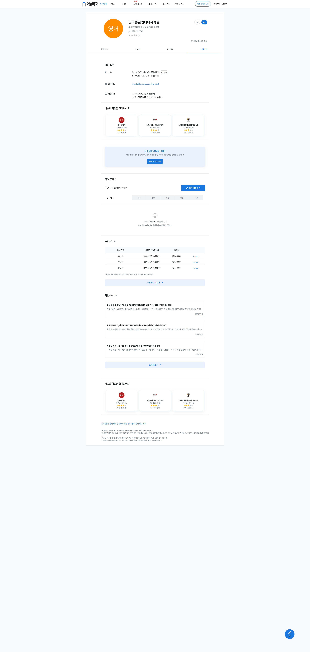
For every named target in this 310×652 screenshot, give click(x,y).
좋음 (181, 198)
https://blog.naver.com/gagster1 (145, 83)
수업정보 (170, 49)
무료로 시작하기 (155, 161)
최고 (196, 198)
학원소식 (203, 49)
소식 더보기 (153, 364)
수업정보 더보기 (153, 282)
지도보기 (164, 72)
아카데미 (103, 3)
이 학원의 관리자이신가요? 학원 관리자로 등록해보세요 (123, 423)
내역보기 (195, 256)
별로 (153, 198)
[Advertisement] (278, 89)
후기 (137, 49)
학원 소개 (104, 49)
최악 (138, 198)
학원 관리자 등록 (203, 4)
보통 (167, 198)
